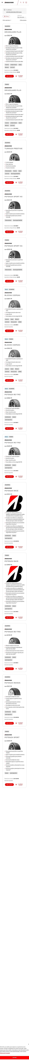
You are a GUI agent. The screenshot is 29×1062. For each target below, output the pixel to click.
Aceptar (14, 1057)
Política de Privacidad (5, 1053)
